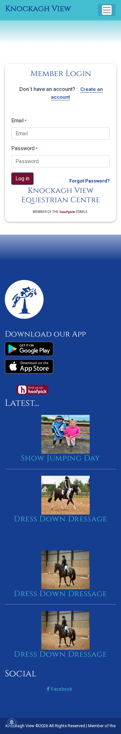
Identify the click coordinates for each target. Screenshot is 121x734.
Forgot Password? (89, 181)
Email (18, 120)
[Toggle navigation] (107, 10)
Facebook (61, 689)
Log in (22, 178)
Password (24, 148)
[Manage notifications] (11, 722)
